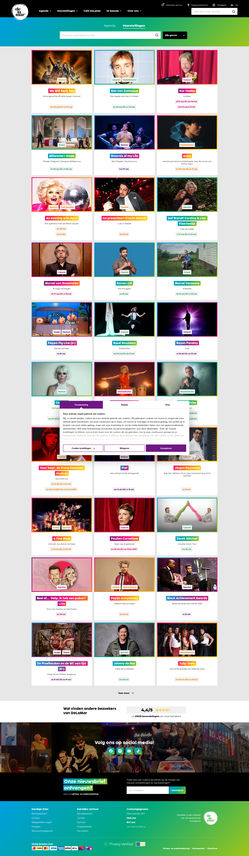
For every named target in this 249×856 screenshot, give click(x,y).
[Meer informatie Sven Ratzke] (187, 393)
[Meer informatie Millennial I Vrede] (62, 145)
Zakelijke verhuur (174, 5)
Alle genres (171, 35)
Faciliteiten (82, 831)
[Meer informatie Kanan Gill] (124, 271)
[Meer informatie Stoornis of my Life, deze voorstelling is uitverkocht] (124, 145)
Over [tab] (167, 405)
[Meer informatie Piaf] (124, 461)
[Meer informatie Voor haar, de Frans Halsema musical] (62, 461)
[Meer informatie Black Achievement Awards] (187, 589)
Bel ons (131, 822)
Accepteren (166, 448)
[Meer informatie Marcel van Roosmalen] (62, 271)
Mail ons (131, 818)
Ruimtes (81, 822)
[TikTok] (138, 751)
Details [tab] (124, 405)
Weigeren (124, 448)
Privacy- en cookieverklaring (147, 439)
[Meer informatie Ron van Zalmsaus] (124, 81)
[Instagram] (120, 751)
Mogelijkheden (84, 826)
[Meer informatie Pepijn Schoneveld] (124, 589)
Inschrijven (177, 790)
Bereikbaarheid (39, 813)
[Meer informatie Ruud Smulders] (124, 331)
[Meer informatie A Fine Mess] (62, 526)
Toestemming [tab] (81, 405)
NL (232, 5)
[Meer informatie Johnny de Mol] (124, 654)
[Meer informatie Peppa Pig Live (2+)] (62, 331)
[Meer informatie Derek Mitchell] (187, 526)
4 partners (98, 439)
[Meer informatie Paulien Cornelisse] (124, 526)
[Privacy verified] (118, 844)
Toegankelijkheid (199, 5)
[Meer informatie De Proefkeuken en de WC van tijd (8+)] (62, 654)
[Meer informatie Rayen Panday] (187, 331)
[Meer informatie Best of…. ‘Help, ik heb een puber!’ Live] (62, 589)
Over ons (133, 11)
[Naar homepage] (20, 12)
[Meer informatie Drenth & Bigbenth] (124, 393)
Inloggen (36, 826)
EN (236, 5)
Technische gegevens (42, 831)
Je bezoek (112, 11)
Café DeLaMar (92, 11)
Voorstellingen (66, 11)
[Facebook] (110, 751)
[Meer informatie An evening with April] (62, 208)
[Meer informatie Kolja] (187, 145)
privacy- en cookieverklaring (85, 794)
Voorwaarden (198, 848)
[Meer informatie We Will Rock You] (62, 81)
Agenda (43, 11)
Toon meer (124, 693)
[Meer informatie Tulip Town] (187, 654)
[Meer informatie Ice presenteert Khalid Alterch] (124, 208)
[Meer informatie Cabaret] (62, 393)
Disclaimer (212, 848)
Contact (36, 818)
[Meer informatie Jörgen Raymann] (187, 461)
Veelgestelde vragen (42, 822)
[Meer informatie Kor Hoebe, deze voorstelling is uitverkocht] (187, 81)
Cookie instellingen (81, 448)
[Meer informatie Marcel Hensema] (187, 271)
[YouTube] (129, 751)
